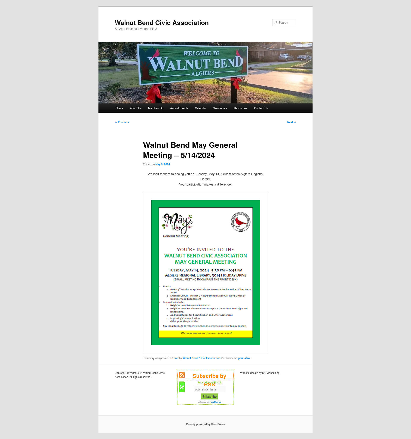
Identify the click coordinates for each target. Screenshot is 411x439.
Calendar (200, 108)
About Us (135, 108)
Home (119, 108)
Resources (240, 108)
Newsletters (220, 108)
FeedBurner (215, 402)
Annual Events (179, 108)
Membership (155, 108)
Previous (122, 122)
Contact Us (261, 108)
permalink (244, 358)
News (175, 358)
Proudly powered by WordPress (205, 424)
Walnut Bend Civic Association (162, 22)
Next (291, 122)
